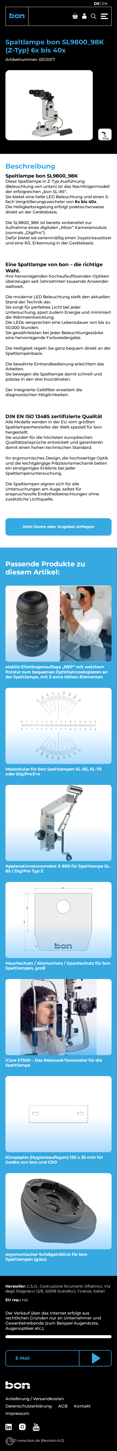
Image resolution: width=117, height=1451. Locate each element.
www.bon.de (29, 1440)
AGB (62, 1406)
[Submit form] (95, 1358)
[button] (17, 16)
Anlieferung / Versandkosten (34, 1398)
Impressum (17, 1413)
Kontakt (82, 1406)
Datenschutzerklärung (28, 1406)
